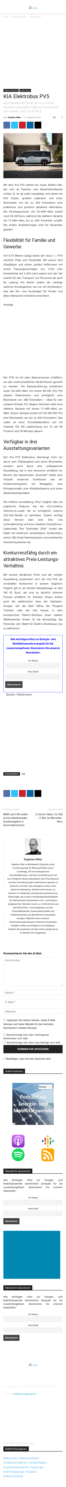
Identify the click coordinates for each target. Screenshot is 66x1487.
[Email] (38, 125)
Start (5, 16)
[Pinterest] (22, 125)
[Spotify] (40, 1418)
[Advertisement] (33, 53)
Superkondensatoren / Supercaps (23, 1467)
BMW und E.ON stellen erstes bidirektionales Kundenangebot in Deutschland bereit (15, 820)
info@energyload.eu (24, 1393)
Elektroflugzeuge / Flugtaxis (20, 1471)
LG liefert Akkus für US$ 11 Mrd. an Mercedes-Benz (49, 818)
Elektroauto (35, 16)
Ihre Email (33, 671)
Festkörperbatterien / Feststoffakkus (25, 1462)
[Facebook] (6, 125)
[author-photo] (33, 854)
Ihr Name (33, 660)
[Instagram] (15, 1418)
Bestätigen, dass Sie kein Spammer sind (28, 1058)
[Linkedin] (30, 125)
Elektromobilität (19, 16)
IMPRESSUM (33, 1378)
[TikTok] (49, 1418)
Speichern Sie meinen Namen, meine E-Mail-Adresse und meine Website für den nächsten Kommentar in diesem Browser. (29, 1024)
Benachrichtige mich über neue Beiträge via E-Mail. (34, 1042)
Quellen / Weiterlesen (19, 694)
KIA (23, 774)
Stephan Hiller (14, 117)
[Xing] (33, 1426)
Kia (55, 255)
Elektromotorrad (13, 1476)
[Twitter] (14, 125)
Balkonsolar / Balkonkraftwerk (21, 1458)
